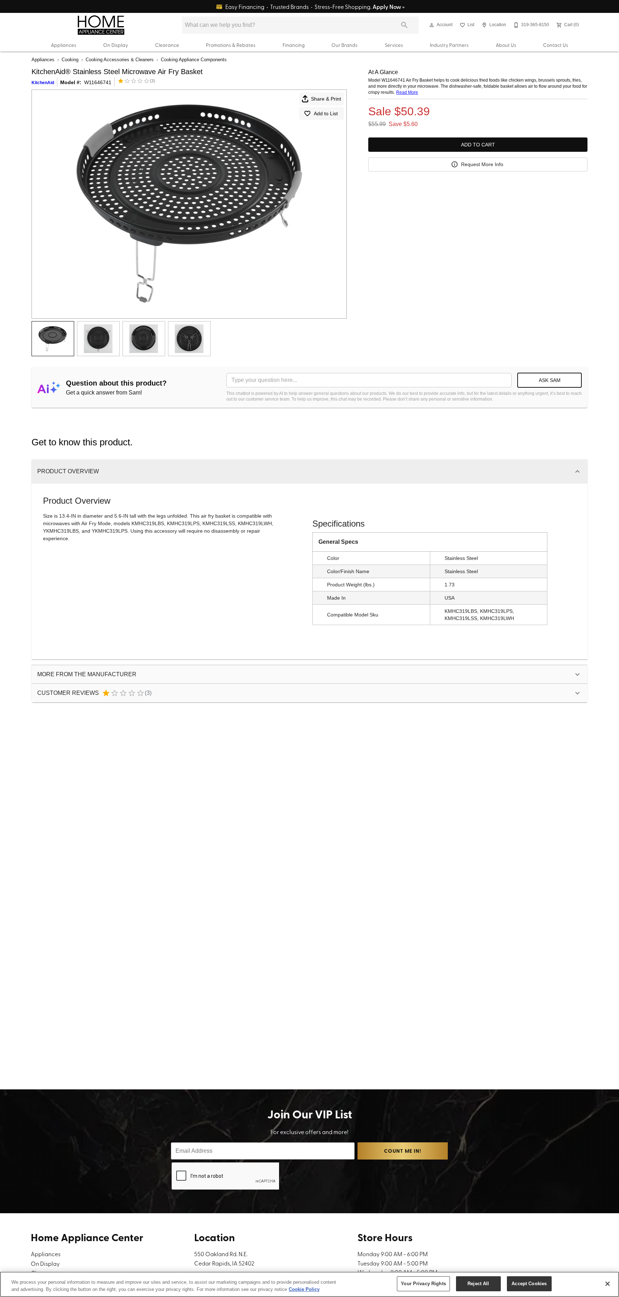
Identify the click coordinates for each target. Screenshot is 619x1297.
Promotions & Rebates (230, 45)
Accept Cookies (529, 1283)
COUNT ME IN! (402, 1151)
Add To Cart (478, 144)
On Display (115, 45)
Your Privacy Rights (423, 1283)
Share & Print (326, 99)
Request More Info (482, 164)
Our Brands (344, 45)
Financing (293, 45)
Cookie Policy (304, 1289)
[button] (431, 25)
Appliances (63, 45)
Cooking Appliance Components (194, 59)
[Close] (607, 1284)
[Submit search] (404, 25)
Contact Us (555, 45)
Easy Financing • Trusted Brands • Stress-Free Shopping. (314, 6)
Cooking (70, 59)
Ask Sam (550, 380)
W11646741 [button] (97, 82)
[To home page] (100, 25)
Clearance (167, 45)
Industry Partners (449, 45)
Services (394, 45)
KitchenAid (43, 82)
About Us (506, 45)
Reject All (478, 1283)
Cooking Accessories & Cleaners (120, 59)
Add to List (326, 113)
